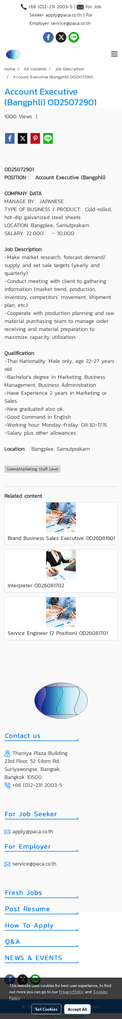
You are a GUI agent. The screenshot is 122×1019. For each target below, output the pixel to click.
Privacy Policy (71, 991)
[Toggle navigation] (114, 54)
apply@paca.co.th (64, 14)
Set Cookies (46, 1009)
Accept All (77, 1009)
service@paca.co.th (71, 23)
